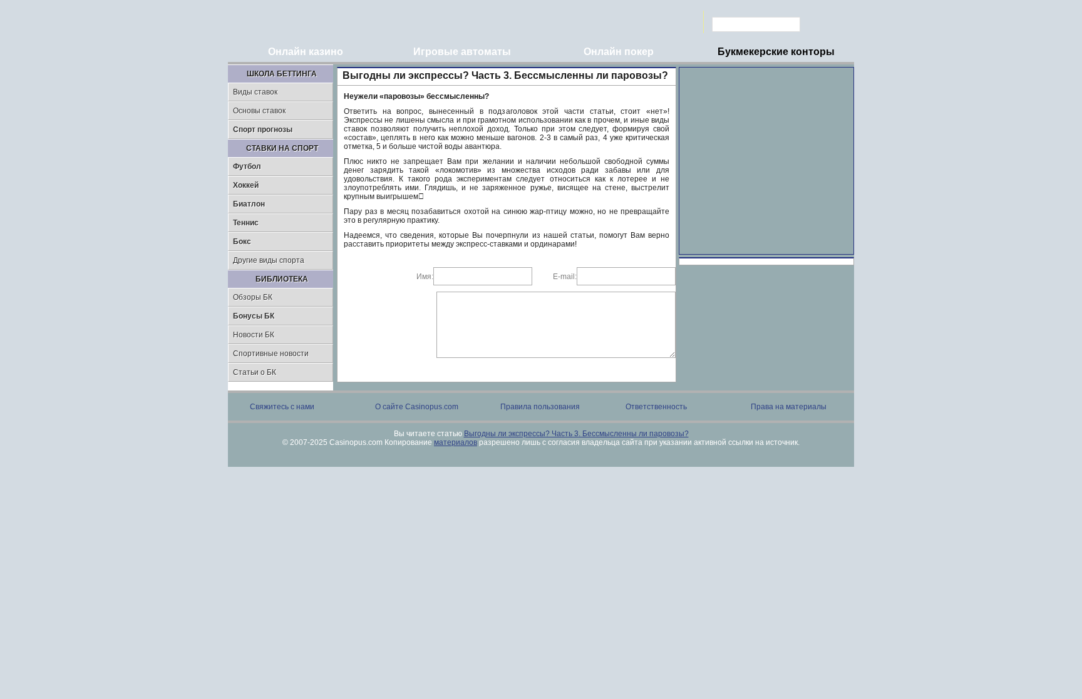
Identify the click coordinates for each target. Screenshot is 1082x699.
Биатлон (249, 204)
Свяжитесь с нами (282, 406)
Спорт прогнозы (262, 129)
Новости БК (253, 334)
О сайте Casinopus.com (416, 406)
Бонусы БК (253, 316)
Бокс (242, 241)
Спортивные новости (271, 353)
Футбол (247, 166)
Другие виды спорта (268, 260)
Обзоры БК (252, 297)
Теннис (246, 222)
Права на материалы (789, 406)
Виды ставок (255, 92)
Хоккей (246, 185)
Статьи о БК (254, 372)
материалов (455, 442)
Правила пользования (540, 406)
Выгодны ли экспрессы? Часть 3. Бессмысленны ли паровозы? (576, 433)
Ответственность (656, 406)
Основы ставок (259, 110)
